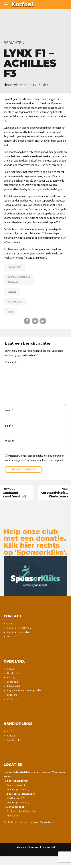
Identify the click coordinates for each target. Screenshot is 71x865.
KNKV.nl (11, 735)
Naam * (9, 410)
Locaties (11, 636)
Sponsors (12, 694)
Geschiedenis (14, 673)
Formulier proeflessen (19, 628)
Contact (11, 623)
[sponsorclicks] (35, 576)
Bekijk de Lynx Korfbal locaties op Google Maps (29, 822)
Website (10, 440)
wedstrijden (15, 301)
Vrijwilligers (13, 699)
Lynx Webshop (14, 740)
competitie (14, 267)
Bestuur (11, 668)
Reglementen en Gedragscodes (24, 690)
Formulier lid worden (18, 632)
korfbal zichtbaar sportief (19, 279)
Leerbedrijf (13, 681)
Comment (11, 362)
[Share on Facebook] (27, 321)
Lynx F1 (12, 291)
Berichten (14, 42)
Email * (9, 425)
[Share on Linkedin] (43, 321)
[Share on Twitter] (35, 321)
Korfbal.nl (12, 731)
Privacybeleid (14, 686)
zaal (10, 311)
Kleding (11, 677)
